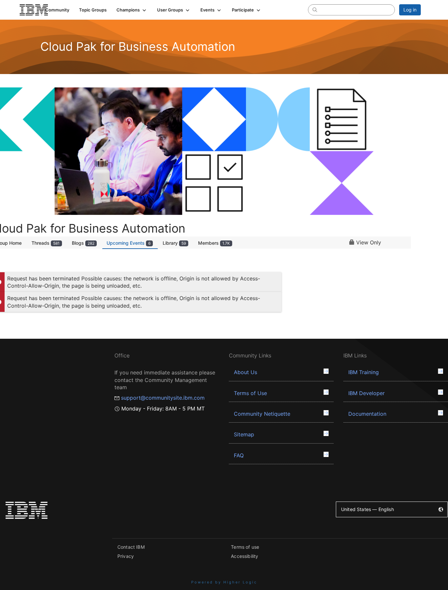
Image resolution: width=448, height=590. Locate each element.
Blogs (83, 243)
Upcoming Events (129, 243)
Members (214, 243)
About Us (245, 372)
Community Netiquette (262, 413)
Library (174, 243)
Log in (410, 9)
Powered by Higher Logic (224, 582)
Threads (45, 243)
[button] (132, 10)
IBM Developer (366, 393)
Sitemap (244, 434)
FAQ (239, 455)
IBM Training (363, 372)
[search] (315, 9)
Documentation (367, 413)
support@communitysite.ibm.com (163, 397)
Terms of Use (250, 393)
